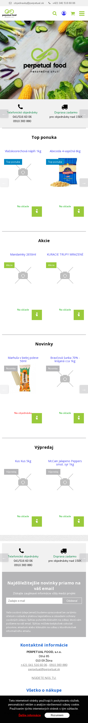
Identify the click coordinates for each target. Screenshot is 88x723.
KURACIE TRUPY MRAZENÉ (65, 254)
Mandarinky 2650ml (23, 254)
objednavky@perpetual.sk (29, 3)
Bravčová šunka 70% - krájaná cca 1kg (65, 359)
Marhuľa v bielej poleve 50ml (23, 359)
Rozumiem (57, 715)
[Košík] (73, 13)
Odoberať (72, 600)
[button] (54, 13)
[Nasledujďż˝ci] (84, 114)
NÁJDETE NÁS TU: (44, 678)
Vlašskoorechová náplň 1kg (23, 151)
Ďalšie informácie (30, 715)
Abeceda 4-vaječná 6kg (65, 151)
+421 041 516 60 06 (64, 3)
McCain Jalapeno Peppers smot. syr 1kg (65, 462)
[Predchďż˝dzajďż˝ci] (4, 114)
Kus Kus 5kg (23, 461)
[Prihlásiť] (64, 13)
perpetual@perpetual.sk (44, 669)
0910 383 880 (58, 665)
